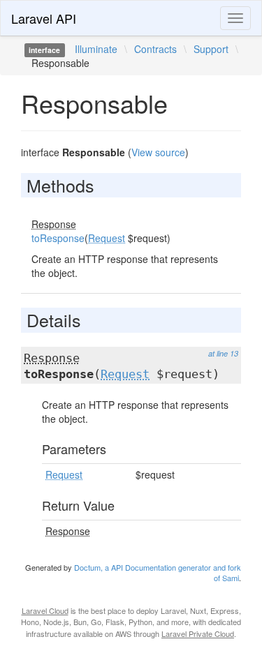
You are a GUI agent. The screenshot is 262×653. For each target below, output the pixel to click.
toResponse (58, 238)
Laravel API (43, 18)
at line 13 (223, 353)
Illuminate (96, 49)
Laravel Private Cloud (197, 633)
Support (211, 49)
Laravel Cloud (45, 610)
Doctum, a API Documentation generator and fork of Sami (157, 573)
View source (158, 152)
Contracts (155, 49)
